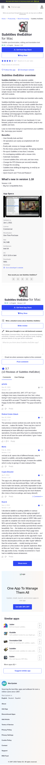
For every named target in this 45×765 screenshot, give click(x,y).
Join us (36, 1)
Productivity (11, 19)
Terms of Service (8, 725)
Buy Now (23, 55)
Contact (4, 745)
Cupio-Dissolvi (7, 472)
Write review (22, 326)
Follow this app (9, 70)
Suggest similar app (22, 671)
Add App (5, 709)
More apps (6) (9, 664)
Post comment (22, 362)
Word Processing (23, 19)
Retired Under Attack (10, 414)
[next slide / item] (40, 206)
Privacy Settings (7, 735)
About (4, 704)
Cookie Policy (7, 740)
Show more (22, 563)
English (4, 698)
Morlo (4, 447)
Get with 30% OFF (23, 607)
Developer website (27, 70)
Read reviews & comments (10, 65)
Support (4, 751)
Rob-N (4, 502)
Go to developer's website (14, 268)
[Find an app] (9, 7)
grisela (4, 384)
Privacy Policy (7, 730)
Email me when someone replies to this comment (23, 357)
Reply (11, 409)
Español (17, 698)
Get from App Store (24, 50)
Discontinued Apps (8, 714)
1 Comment (36, 496)
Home (4, 19)
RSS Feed (5, 756)
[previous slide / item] (4, 206)
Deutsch (11, 698)
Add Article (6, 719)
